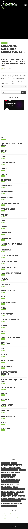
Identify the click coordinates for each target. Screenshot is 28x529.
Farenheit (3, 472)
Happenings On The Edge (11, 244)
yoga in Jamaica (13, 505)
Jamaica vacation (14, 484)
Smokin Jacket (8, 498)
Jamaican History (9, 261)
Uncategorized (8, 387)
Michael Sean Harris (5, 491)
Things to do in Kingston (7, 503)
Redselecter (6, 331)
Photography (7, 314)
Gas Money (9, 472)
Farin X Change (8, 209)
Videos (4, 393)
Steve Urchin (23, 498)
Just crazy (5, 285)
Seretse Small (21, 496)
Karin (4, 68)
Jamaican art (16, 479)
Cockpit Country (5, 467)
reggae (15, 494)
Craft (3, 157)
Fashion (4, 215)
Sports (4, 355)
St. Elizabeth (15, 498)
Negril (13, 491)
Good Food (6, 232)
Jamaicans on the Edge (11, 273)
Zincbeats (5, 428)
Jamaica (14, 474)
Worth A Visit (7, 405)
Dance (4, 168)
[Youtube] (17, 527)
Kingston (15, 486)
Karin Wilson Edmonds (6, 486)
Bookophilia (14, 462)
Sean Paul (5, 343)
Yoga (3, 422)
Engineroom (6, 186)
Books (4, 151)
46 (3, 70)
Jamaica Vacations (9, 256)
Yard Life (5, 411)
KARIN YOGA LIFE (8, 291)
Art (2, 57)
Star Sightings (7, 360)
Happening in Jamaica (6, 474)
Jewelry (4, 279)
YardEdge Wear (8, 417)
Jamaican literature (14, 482)
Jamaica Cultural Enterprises (8, 477)
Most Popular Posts (10, 302)
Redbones (3, 494)
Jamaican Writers (9, 267)
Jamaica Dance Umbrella (6, 479)
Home (5, 515)
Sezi (2, 349)
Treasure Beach (18, 503)
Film (3, 221)
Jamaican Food (4, 482)
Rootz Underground (10, 337)
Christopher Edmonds (17, 465)
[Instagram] (13, 527)
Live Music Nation (20, 489)
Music (3, 308)
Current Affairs (8, 163)
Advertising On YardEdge (9, 513)
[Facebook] (11, 527)
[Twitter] (15, 527)
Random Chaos (19, 491)
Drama (4, 174)
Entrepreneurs (7, 192)
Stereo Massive (7, 366)
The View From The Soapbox (9, 373)
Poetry (4, 325)
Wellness (5, 399)
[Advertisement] (14, 24)
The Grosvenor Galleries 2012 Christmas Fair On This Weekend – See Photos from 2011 (13, 63)
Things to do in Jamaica (15, 501)
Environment (7, 197)
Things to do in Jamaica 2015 (11, 381)
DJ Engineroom (4, 470)
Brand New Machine (5, 465)
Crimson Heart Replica (16, 467)
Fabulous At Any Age (10, 203)
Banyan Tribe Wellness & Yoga (12, 144)
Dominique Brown (14, 470)
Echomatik (6, 180)
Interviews (6, 250)
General (4, 227)
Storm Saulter (4, 501)
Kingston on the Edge (6, 489)
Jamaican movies (5, 484)
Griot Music (16, 472)
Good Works (6, 238)
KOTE (3, 296)
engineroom (22, 470)
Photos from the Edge (11, 320)
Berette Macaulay (5, 462)
